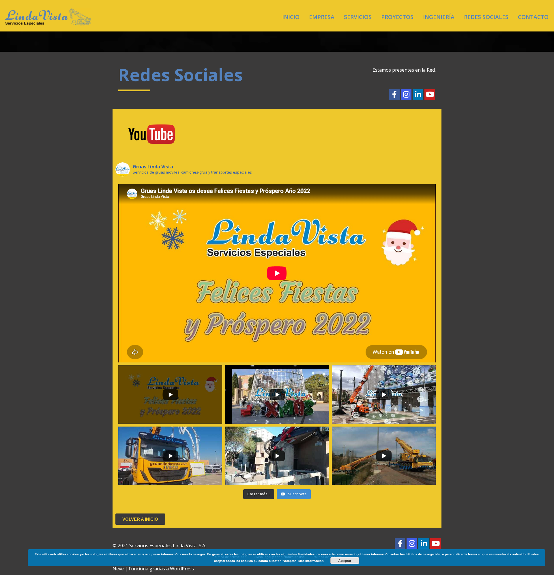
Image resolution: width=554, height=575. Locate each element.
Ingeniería (438, 17)
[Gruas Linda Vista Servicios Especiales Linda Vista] (47, 17)
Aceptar (344, 560)
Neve (118, 568)
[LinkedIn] (418, 94)
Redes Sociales (486, 17)
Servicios (358, 17)
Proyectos (397, 17)
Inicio (291, 17)
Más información (311, 561)
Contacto (533, 17)
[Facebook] (394, 94)
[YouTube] (429, 94)
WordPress (182, 568)
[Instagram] (406, 94)
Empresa (321, 17)
